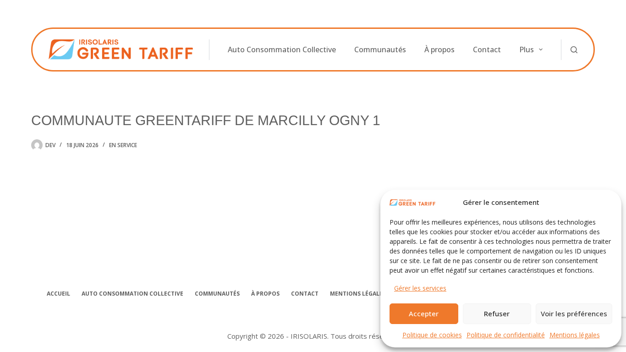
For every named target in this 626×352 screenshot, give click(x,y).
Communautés (380, 49)
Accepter (424, 313)
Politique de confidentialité (506, 334)
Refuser (497, 313)
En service (123, 145)
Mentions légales (574, 334)
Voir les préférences (574, 313)
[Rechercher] (574, 49)
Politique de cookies (432, 334)
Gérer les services (420, 288)
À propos (439, 49)
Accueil (58, 293)
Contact (487, 49)
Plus (526, 49)
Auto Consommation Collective (282, 49)
